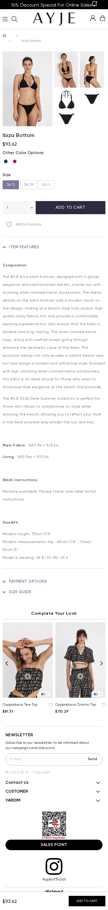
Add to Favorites (50, 705)
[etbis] (54, 826)
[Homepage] (9, 41)
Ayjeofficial (54, 879)
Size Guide (20, 592)
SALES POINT (54, 845)
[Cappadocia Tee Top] (28, 660)
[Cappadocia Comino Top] (80, 660)
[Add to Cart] (28, 676)
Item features (24, 247)
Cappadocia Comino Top (75, 705)
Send (92, 759)
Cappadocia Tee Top (20, 705)
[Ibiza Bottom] (7, 161)
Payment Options (28, 581)
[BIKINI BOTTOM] (16, 35)
